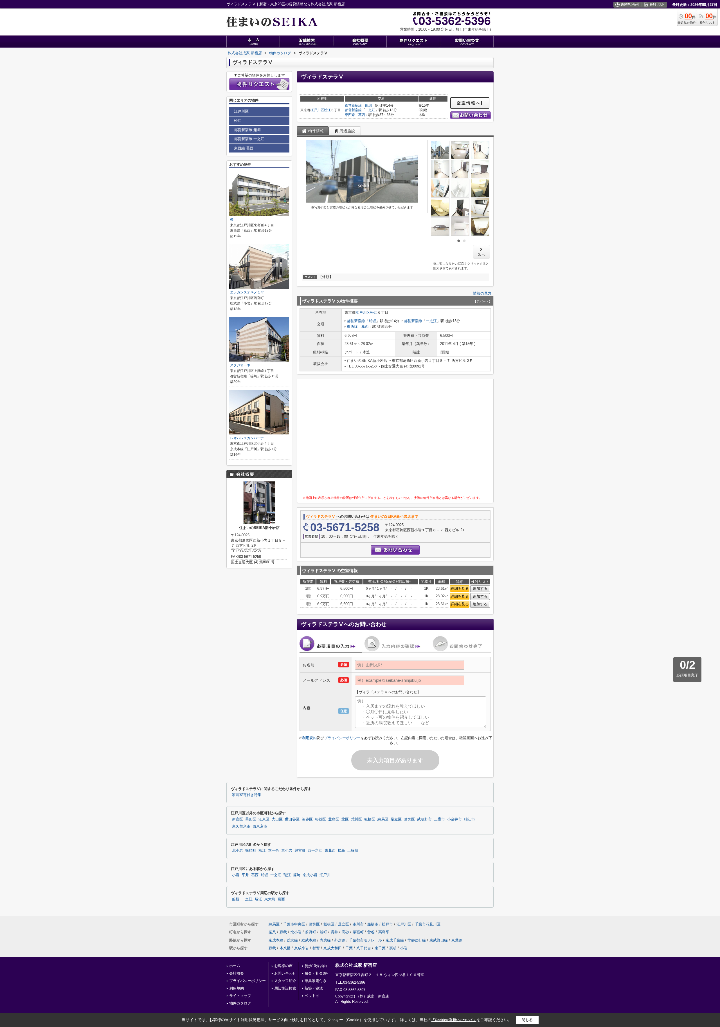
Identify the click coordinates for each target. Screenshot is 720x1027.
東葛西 (330, 851)
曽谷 (371, 932)
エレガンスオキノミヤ (247, 292)
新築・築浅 (314, 988)
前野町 (310, 932)
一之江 (370, 110)
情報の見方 (482, 293)
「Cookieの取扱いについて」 (453, 1020)
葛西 (361, 115)
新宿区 (237, 819)
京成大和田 (332, 948)
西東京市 (260, 826)
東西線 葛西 (243, 148)
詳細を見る (460, 588)
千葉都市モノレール (365, 940)
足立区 (396, 819)
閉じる (527, 1020)
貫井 (334, 932)
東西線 (350, 115)
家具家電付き (316, 981)
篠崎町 (250, 851)
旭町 (323, 932)
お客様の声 (283, 966)
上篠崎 (352, 851)
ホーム (234, 966)
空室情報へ (469, 103)
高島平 (383, 932)
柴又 (272, 932)
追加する (480, 588)
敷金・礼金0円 (316, 973)
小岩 (235, 875)
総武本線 (309, 940)
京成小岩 (310, 875)
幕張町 (358, 932)
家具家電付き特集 (246, 795)
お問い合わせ (285, 973)
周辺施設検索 (285, 988)
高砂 (345, 932)
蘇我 (283, 932)
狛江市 (469, 819)
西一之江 (315, 851)
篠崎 (296, 875)
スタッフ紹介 (285, 981)
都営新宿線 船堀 (247, 130)
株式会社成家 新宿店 (356, 965)
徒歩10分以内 (316, 966)
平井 (245, 875)
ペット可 (312, 996)
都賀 (316, 948)
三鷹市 (439, 819)
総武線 (292, 940)
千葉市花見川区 (427, 924)
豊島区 (333, 819)
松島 (341, 851)
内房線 (325, 940)
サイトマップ (240, 996)
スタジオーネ (240, 365)
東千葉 (380, 948)
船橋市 (372, 924)
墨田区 (250, 819)
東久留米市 (241, 826)
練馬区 (382, 819)
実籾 (393, 948)
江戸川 (325, 875)
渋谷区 (307, 819)
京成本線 (276, 940)
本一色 (273, 851)
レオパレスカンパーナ (247, 438)
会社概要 (236, 973)
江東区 (263, 819)
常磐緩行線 (417, 940)
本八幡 (285, 948)
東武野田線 (438, 940)
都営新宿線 (353, 105)
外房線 (339, 940)
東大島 (269, 899)
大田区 (277, 819)
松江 (327, 110)
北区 (345, 819)
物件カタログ (240, 1003)
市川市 (358, 924)
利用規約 (309, 738)
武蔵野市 (424, 819)
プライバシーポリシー (342, 738)
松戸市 (387, 924)
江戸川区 (317, 110)
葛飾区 (409, 819)
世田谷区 (292, 819)
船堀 (368, 105)
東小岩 (286, 851)
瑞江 (287, 875)
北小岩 (237, 851)
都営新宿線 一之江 (249, 139)
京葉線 (456, 940)
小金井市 (454, 819)
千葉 (349, 948)
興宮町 (299, 851)
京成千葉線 (395, 940)
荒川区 (356, 819)
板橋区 (369, 819)
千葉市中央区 (294, 924)
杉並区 (320, 819)
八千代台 (363, 948)
